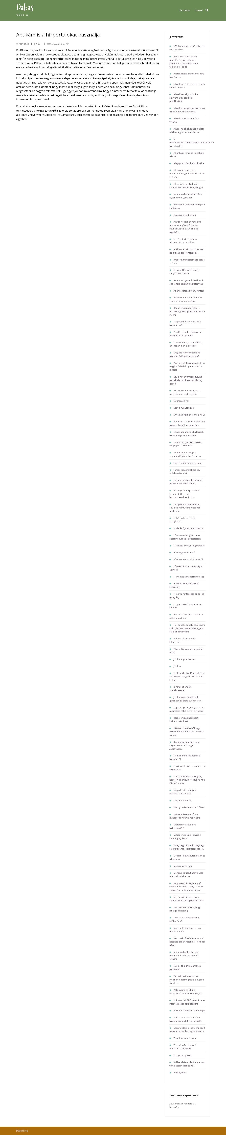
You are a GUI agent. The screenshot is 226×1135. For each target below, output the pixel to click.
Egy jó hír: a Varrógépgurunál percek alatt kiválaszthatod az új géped (186, 380)
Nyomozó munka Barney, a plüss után (185, 967)
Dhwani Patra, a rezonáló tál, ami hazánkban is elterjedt (186, 344)
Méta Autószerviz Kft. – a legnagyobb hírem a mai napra (184, 816)
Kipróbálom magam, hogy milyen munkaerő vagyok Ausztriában (184, 745)
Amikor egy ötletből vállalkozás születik (187, 261)
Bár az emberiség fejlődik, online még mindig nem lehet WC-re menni (187, 311)
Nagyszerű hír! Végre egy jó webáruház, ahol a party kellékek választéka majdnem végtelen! (186, 887)
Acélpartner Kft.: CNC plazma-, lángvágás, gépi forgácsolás (186, 251)
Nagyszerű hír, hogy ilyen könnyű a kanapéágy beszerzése (186, 898)
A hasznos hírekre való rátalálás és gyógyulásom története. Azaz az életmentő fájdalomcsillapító (184, 61)
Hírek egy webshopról (185, 552)
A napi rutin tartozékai (185, 214)
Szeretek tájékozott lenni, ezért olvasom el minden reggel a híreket (187, 1029)
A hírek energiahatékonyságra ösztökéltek (186, 75)
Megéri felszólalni (182, 800)
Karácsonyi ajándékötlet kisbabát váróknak (183, 719)
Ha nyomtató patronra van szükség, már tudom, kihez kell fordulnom (184, 508)
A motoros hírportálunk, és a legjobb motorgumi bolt (185, 196)
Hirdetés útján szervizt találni (188, 528)
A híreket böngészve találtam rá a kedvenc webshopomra (187, 110)
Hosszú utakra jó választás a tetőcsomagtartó (186, 616)
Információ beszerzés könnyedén (182, 640)
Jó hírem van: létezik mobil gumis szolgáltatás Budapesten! (185, 699)
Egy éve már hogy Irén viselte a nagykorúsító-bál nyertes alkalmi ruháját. (187, 366)
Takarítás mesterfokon (185, 1038)
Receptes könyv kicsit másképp (189, 1010)
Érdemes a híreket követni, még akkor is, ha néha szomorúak (187, 423)
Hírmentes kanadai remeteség (189, 576)
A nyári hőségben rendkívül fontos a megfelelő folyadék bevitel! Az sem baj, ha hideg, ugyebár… (185, 226)
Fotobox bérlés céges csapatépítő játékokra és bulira (185, 454)
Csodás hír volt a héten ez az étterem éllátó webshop (186, 334)
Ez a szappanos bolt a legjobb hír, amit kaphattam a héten (186, 433)
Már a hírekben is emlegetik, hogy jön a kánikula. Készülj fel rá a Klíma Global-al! (187, 780)
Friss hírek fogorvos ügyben (188, 462)
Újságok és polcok (183, 1055)
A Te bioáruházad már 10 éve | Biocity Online (187, 48)
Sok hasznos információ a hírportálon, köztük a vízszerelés (185, 1019)
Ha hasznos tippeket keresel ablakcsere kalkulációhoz (186, 482)
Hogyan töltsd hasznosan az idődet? (185, 606)
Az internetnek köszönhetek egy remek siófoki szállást (185, 299)
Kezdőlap (185, 10)
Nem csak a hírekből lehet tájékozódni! (184, 919)
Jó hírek (177, 666)
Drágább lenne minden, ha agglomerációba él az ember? (184, 354)
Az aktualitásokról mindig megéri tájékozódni (184, 271)
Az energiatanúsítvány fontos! (189, 290)
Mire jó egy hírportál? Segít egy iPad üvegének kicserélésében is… (186, 847)
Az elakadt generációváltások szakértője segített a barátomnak (186, 282)
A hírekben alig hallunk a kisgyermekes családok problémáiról (183, 98)
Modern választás (183, 865)
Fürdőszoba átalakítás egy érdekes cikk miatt (184, 471)
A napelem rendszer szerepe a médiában (187, 206)
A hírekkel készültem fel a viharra (184, 120)
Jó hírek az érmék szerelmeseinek (180, 688)
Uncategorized (55, 44)
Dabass (39, 44)
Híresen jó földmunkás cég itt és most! (186, 568)
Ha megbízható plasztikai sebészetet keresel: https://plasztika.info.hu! (184, 494)
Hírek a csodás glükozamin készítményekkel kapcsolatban (185, 537)
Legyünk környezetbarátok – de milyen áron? (187, 768)
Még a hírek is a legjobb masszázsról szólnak (183, 792)
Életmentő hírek (181, 400)
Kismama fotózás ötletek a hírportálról (184, 757)
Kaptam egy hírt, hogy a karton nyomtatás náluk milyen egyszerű (186, 709)
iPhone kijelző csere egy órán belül (186, 650)
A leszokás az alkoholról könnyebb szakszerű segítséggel (186, 185)
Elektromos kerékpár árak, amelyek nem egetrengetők (184, 392)
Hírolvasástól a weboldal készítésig (183, 585)
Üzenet (199, 10)
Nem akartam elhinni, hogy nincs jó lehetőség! (184, 909)
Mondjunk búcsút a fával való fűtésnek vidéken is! (186, 874)
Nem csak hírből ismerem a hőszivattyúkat (185, 929)
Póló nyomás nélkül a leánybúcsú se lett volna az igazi (185, 991)
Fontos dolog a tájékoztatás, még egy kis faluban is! (185, 444)
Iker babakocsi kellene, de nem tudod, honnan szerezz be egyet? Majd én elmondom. (187, 628)
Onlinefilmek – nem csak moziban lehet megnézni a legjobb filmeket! (186, 980)
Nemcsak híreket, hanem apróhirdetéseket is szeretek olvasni (184, 955)
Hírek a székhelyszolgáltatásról (189, 545)
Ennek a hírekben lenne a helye (189, 414)
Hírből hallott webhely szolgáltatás (182, 520)
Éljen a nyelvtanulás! (184, 407)
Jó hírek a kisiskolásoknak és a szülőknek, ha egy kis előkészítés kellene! (186, 676)
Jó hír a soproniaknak (184, 659)
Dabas (25, 7)
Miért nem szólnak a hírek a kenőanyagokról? (185, 836)
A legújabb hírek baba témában (189, 163)
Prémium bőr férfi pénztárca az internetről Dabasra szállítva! (187, 1002)
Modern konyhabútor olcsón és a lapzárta (187, 857)
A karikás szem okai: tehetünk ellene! (186, 154)
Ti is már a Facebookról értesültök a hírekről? (183, 1047)
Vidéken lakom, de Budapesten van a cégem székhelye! (187, 1064)
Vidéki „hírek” (180, 1072)
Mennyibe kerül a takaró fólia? (189, 807)
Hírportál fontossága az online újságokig (186, 595)
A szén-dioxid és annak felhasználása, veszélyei (183, 241)
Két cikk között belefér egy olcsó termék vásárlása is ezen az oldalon (186, 732)
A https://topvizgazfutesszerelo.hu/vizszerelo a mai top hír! (191, 143)
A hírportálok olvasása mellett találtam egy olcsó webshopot (186, 130)
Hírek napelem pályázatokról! (188, 559)
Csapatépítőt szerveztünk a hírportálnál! (185, 323)
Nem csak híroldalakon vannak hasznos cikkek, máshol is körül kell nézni (187, 942)
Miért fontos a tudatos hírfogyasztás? (182, 826)
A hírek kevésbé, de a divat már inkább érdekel (187, 86)
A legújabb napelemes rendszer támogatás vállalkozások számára (186, 173)
